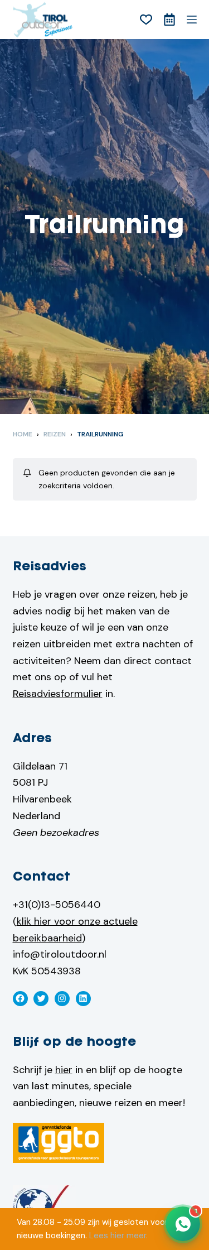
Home (22, 434)
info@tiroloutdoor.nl (59, 954)
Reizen (54, 434)
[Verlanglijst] (146, 19)
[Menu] (192, 20)
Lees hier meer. (118, 1235)
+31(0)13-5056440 (56, 904)
